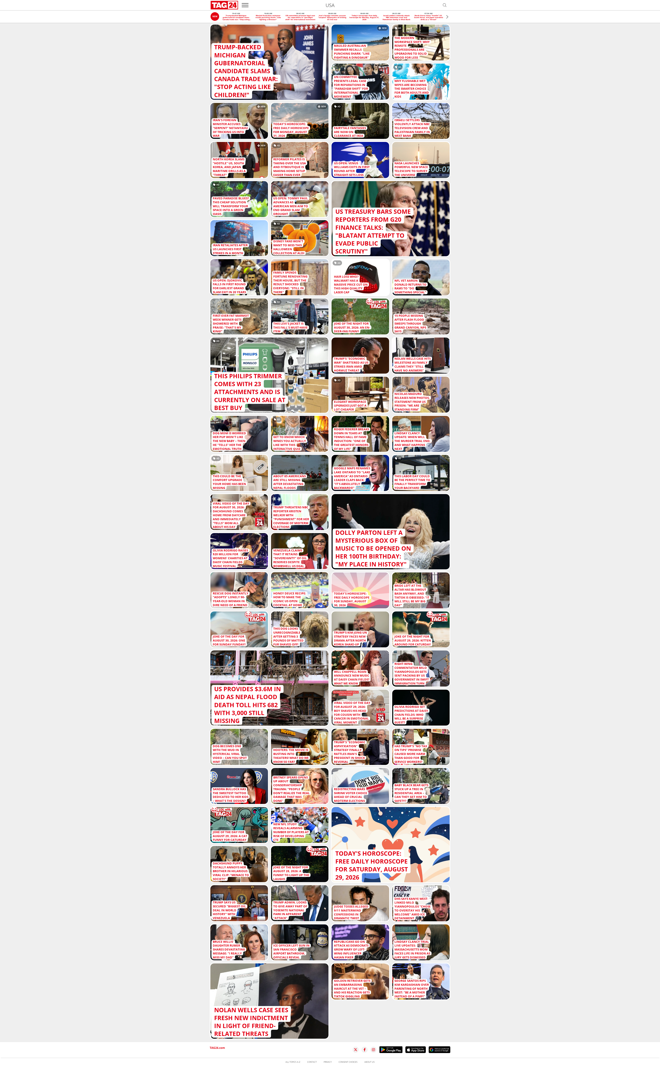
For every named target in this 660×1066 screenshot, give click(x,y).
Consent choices (348, 1062)
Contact (312, 1062)
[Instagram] (373, 1050)
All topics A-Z (292, 1062)
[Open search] (444, 5)
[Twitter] (356, 1050)
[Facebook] (364, 1050)
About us (369, 1062)
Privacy (328, 1062)
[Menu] (245, 5)
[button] (447, 17)
